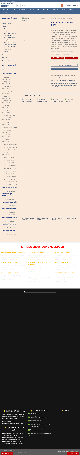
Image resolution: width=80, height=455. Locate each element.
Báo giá (5, 12)
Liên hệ (72, 1)
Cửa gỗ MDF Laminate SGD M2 (28, 219)
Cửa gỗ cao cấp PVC (9, 31)
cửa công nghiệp (57, 80)
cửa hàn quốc (57, 83)
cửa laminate (67, 83)
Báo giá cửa (33, 413)
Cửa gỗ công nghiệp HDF (10, 33)
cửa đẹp (64, 80)
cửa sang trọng (67, 85)
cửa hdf (62, 83)
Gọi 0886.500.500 (7, 453)
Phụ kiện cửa (54, 9)
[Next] (77, 161)
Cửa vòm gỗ (7, 51)
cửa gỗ (73, 80)
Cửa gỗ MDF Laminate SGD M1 (42, 219)
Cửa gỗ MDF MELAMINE (10, 42)
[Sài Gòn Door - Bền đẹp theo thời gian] (7, 5)
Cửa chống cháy (34, 9)
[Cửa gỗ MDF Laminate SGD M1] (43, 157)
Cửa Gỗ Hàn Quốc (8, 35)
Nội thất (45, 9)
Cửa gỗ (13, 9)
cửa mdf (73, 83)
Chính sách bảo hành (36, 430)
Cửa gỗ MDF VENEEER (10, 44)
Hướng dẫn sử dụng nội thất (38, 417)
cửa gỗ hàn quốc (67, 82)
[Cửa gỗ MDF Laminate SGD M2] (28, 157)
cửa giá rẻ (68, 80)
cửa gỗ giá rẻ (60, 82)
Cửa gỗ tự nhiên (8, 49)
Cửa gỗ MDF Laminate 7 (71, 218)
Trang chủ (5, 9)
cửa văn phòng (58, 86)
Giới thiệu (67, 1)
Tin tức (63, 9)
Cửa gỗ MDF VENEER (9, 46)
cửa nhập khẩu (59, 85)
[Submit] (62, 5)
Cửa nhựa (22, 9)
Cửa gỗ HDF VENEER (9, 37)
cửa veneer (64, 86)
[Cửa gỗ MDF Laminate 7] (71, 157)
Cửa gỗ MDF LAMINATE (10, 40)
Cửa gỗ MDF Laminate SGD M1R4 (56, 219)
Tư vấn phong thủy (35, 420)
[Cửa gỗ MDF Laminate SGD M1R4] (57, 157)
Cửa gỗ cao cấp (8, 28)
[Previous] (22, 161)
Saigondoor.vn (25, 453)
